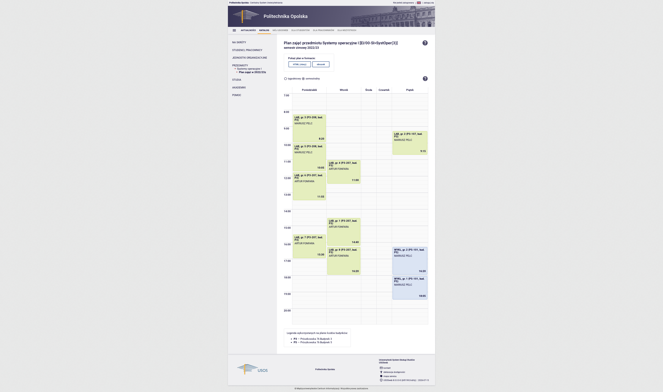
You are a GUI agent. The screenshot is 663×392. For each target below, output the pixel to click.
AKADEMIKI (239, 87)
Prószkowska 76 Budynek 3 (316, 338)
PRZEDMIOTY (240, 65)
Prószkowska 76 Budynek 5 (316, 342)
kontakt (387, 368)
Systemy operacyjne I (249, 68)
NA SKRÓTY (239, 42)
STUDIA (236, 79)
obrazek (321, 64)
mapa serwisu (390, 376)
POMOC (236, 95)
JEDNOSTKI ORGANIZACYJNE (249, 57)
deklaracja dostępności (394, 372)
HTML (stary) (299, 64)
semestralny (313, 78)
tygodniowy (294, 78)
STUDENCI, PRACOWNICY (247, 50)
